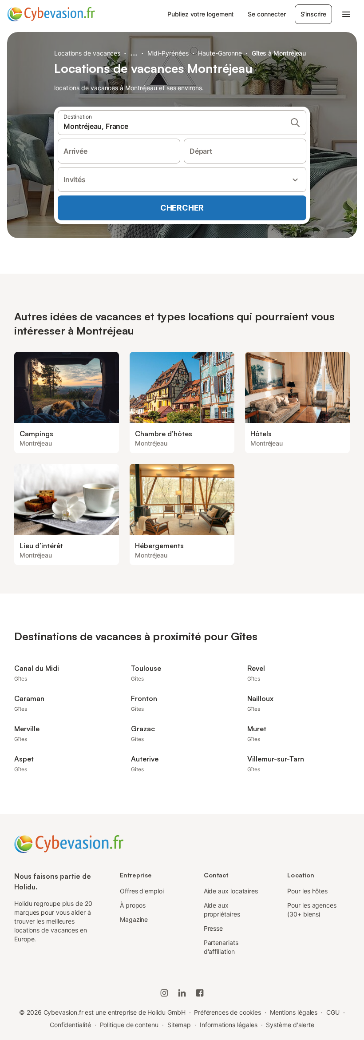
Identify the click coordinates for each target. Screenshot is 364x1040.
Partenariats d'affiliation (221, 947)
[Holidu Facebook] (200, 993)
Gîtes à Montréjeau (279, 53)
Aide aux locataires (231, 891)
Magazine (134, 919)
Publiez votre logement (200, 14)
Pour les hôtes (307, 891)
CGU (333, 1012)
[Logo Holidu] (51, 14)
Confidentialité (70, 1024)
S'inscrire (313, 14)
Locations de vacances (87, 53)
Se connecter (266, 14)
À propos (133, 905)
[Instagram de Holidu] (164, 993)
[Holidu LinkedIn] (182, 993)
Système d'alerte (290, 1024)
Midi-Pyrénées (168, 53)
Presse (213, 928)
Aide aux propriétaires (222, 909)
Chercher (182, 207)
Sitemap (179, 1024)
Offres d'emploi (142, 891)
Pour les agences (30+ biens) (311, 909)
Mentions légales (294, 1012)
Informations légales (228, 1024)
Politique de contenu (129, 1024)
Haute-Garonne (220, 53)
